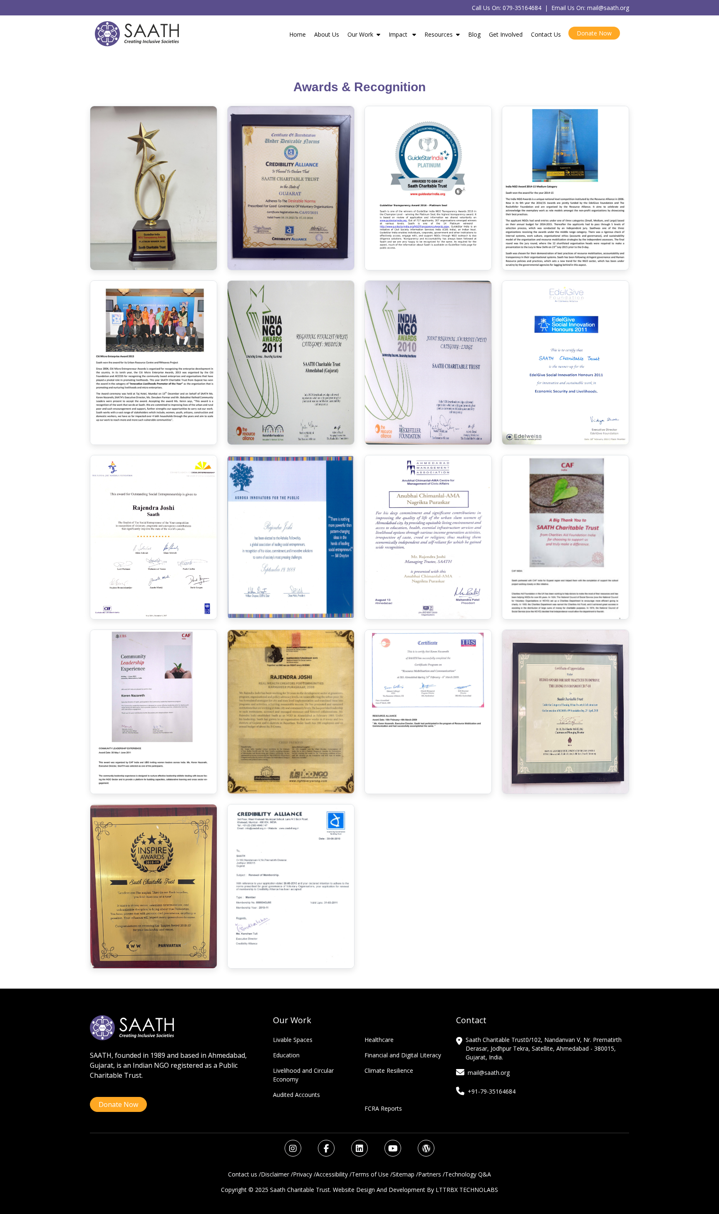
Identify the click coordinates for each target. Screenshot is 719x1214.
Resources (438, 34)
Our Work (360, 34)
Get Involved (506, 34)
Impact (399, 34)
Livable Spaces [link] (292, 1040)
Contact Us (546, 34)
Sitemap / (405, 1174)
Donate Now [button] (594, 33)
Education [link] (286, 1055)
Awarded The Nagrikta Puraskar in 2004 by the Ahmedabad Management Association (428, 537)
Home (297, 34)
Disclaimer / (277, 1174)
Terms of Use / (372, 1174)
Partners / (431, 1174)
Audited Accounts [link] (296, 1095)
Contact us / (244, 1174)
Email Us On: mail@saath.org (590, 8)
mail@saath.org (489, 1073)
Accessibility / (334, 1174)
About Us (326, 34)
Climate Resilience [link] (388, 1070)
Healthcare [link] (379, 1040)
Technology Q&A (468, 1174)
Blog (474, 34)
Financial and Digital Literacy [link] (402, 1055)
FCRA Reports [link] (383, 1108)
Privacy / (304, 1174)
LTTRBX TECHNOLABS (467, 1190)
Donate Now (118, 1104)
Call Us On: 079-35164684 (506, 8)
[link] (293, 1149)
